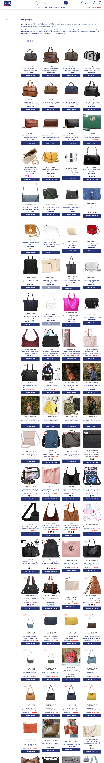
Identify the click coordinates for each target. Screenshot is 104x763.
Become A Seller (90, 7)
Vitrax (30, 66)
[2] (30, 41)
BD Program (98, 7)
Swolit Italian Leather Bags (30, 633)
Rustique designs (92, 349)
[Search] (66, 2)
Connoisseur (71, 349)
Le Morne (92, 133)
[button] (100, 2)
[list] (28, 41)
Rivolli (30, 383)
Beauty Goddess (30, 167)
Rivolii (51, 349)
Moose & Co (71, 667)
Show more (25, 35)
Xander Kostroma (71, 383)
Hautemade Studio (51, 741)
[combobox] (52, 2)
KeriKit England (71, 597)
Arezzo (51, 383)
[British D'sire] (9, 5)
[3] (32, 41)
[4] (35, 41)
